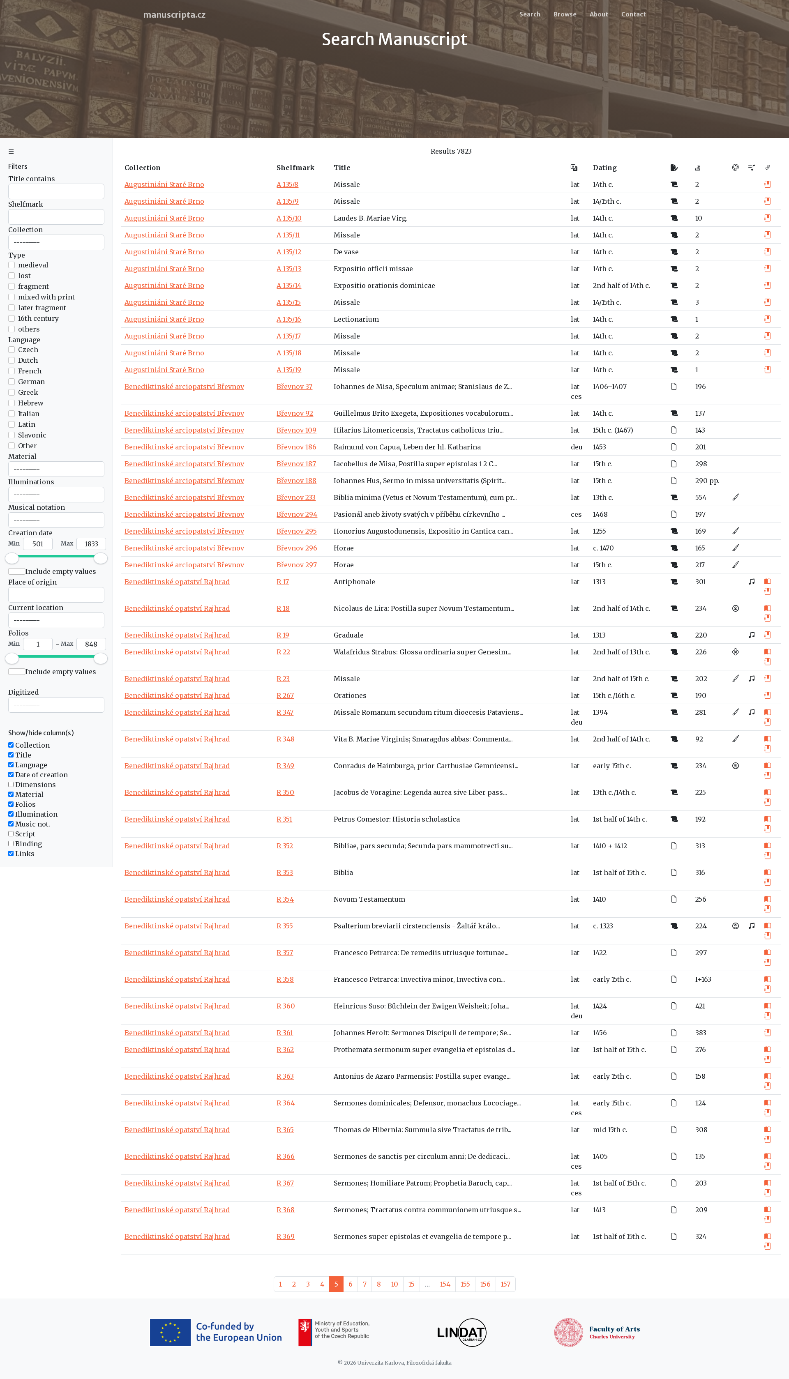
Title (22, 755)
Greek (28, 392)
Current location (35, 607)
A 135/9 (288, 201)
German (31, 382)
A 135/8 (287, 184)
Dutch (28, 360)
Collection (25, 230)
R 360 (286, 1006)
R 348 (286, 739)
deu (577, 447)
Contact (633, 14)
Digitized (23, 692)
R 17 (283, 582)
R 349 (285, 766)
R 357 (285, 952)
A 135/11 (288, 235)
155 (465, 1284)
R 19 (283, 635)
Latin (26, 424)
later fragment (42, 308)
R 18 (283, 608)
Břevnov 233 (296, 497)
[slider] (12, 558)
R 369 (286, 1236)
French (30, 371)
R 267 (285, 695)
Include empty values (60, 571)
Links (24, 854)
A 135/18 (289, 353)
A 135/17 (289, 336)
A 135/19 (289, 370)
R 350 (285, 792)
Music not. (32, 824)
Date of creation (41, 775)
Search (529, 14)
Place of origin (32, 582)
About (599, 14)
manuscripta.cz (174, 14)
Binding (28, 844)
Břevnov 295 (297, 531)
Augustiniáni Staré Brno (164, 184)
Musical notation (36, 507)
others (29, 329)
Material (22, 456)
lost (24, 276)
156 (485, 1284)
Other (27, 446)
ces (576, 396)
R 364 (286, 1103)
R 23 (283, 679)
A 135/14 (289, 285)
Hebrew (31, 403)
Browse (565, 14)
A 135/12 (289, 252)
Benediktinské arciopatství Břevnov (184, 386)
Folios (18, 633)
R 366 (286, 1156)
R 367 (285, 1183)
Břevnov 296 (297, 548)
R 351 (284, 819)
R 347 (285, 712)
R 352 (285, 846)
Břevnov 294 (297, 514)
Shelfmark (25, 204)
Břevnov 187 (296, 464)
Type (16, 255)
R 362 (285, 1049)
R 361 (285, 1033)
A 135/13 (289, 269)
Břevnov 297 (297, 565)
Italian (28, 414)
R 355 (285, 926)
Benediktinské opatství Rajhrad (177, 582)
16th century (38, 318)
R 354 (285, 899)
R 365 (285, 1130)
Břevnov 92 (295, 413)
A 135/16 (289, 319)
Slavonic (32, 435)
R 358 (285, 979)
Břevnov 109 (296, 430)
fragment (33, 286)
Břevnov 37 (294, 386)
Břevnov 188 (296, 481)
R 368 (286, 1210)
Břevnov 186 (296, 447)
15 (411, 1284)
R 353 (285, 872)
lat (575, 184)
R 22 (283, 652)
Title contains (31, 179)
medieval (33, 265)
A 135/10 (289, 218)
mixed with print (46, 297)
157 (505, 1284)
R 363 (285, 1076)
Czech (28, 349)
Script (24, 834)
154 (445, 1284)
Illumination (36, 814)
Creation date (30, 533)
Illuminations (31, 482)
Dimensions (35, 784)
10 (394, 1284)
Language (24, 340)
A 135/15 (289, 302)
